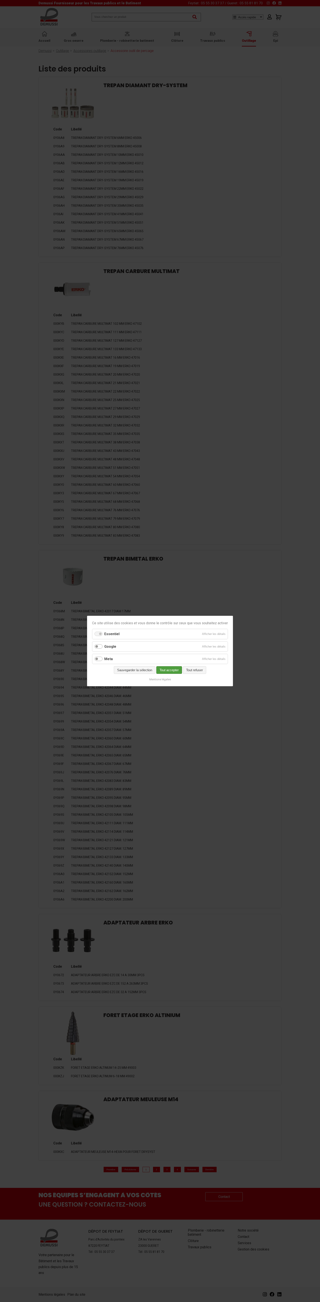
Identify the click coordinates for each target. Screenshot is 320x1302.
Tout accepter (169, 670)
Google (110, 646)
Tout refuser (194, 670)
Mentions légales (160, 679)
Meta (108, 659)
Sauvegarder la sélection (134, 670)
